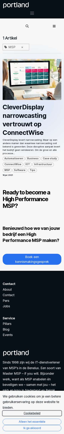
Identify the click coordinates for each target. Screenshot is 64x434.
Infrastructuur (43, 164)
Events (8, 335)
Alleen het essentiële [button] (32, 421)
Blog (6, 329)
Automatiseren (13, 158)
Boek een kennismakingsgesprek (32, 259)
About (7, 289)
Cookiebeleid (32, 413)
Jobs (6, 306)
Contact (8, 295)
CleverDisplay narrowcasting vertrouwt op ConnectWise (24, 119)
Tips (32, 170)
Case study (50, 158)
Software (19, 170)
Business (33, 158)
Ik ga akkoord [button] (32, 428)
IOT (27, 164)
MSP (7, 170)
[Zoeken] (27, 26)
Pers (6, 301)
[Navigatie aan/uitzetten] (32, 13)
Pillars (7, 324)
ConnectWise (12, 164)
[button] (54, 26)
